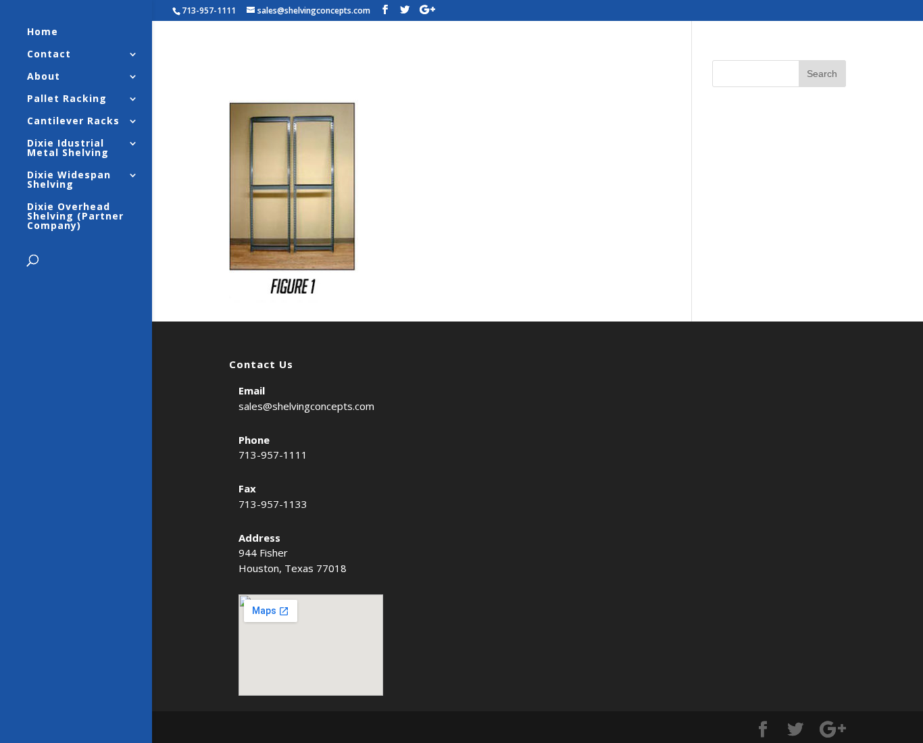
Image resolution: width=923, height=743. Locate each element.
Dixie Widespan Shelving (69, 180)
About (43, 77)
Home (42, 32)
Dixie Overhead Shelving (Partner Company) (75, 217)
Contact (49, 54)
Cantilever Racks (73, 121)
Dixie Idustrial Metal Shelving (68, 148)
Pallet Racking (67, 99)
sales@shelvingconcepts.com (306, 406)
